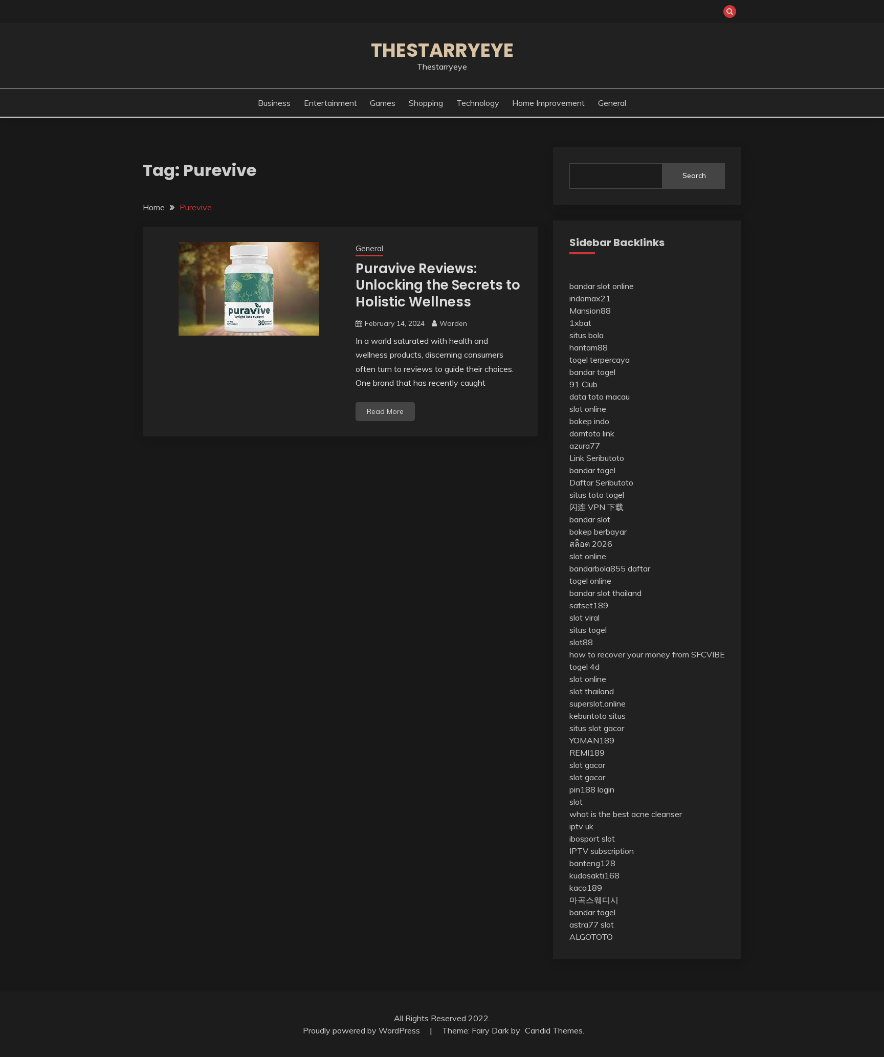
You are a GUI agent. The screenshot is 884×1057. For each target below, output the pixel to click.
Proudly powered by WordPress (362, 1030)
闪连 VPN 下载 (596, 507)
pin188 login (591, 789)
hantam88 (588, 347)
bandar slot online (601, 286)
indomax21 (590, 298)
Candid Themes (554, 1030)
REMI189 (587, 752)
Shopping (426, 103)
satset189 (588, 605)
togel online (590, 581)
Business (274, 103)
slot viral (584, 617)
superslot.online (597, 703)
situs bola (586, 335)
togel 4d (584, 667)
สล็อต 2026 (590, 544)
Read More (385, 411)
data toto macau (599, 396)
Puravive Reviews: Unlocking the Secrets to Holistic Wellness (438, 285)
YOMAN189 (591, 740)
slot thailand (591, 691)
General (612, 103)
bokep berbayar (598, 531)
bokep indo (589, 421)
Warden (453, 323)
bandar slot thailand (605, 593)
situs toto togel (596, 495)
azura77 (584, 446)
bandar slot (589, 519)
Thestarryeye (442, 50)
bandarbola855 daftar (609, 568)
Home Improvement (548, 103)
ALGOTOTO (591, 937)
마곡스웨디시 (593, 900)
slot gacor (587, 765)
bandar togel (592, 372)
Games (382, 103)
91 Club (583, 384)
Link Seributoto (596, 458)
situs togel (588, 630)
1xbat (580, 323)
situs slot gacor (596, 728)
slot (576, 802)
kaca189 (585, 888)
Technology (477, 103)
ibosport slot (592, 838)
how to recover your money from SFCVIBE (647, 654)
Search (694, 175)
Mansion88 (590, 310)
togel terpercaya (599, 360)
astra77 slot (591, 924)
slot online (587, 409)
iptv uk (581, 826)
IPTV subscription (601, 851)
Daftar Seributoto (601, 482)
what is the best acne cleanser (625, 814)
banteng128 (592, 863)
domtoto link (591, 433)
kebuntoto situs (597, 716)
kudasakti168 (594, 875)
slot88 (581, 642)
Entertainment (330, 103)
